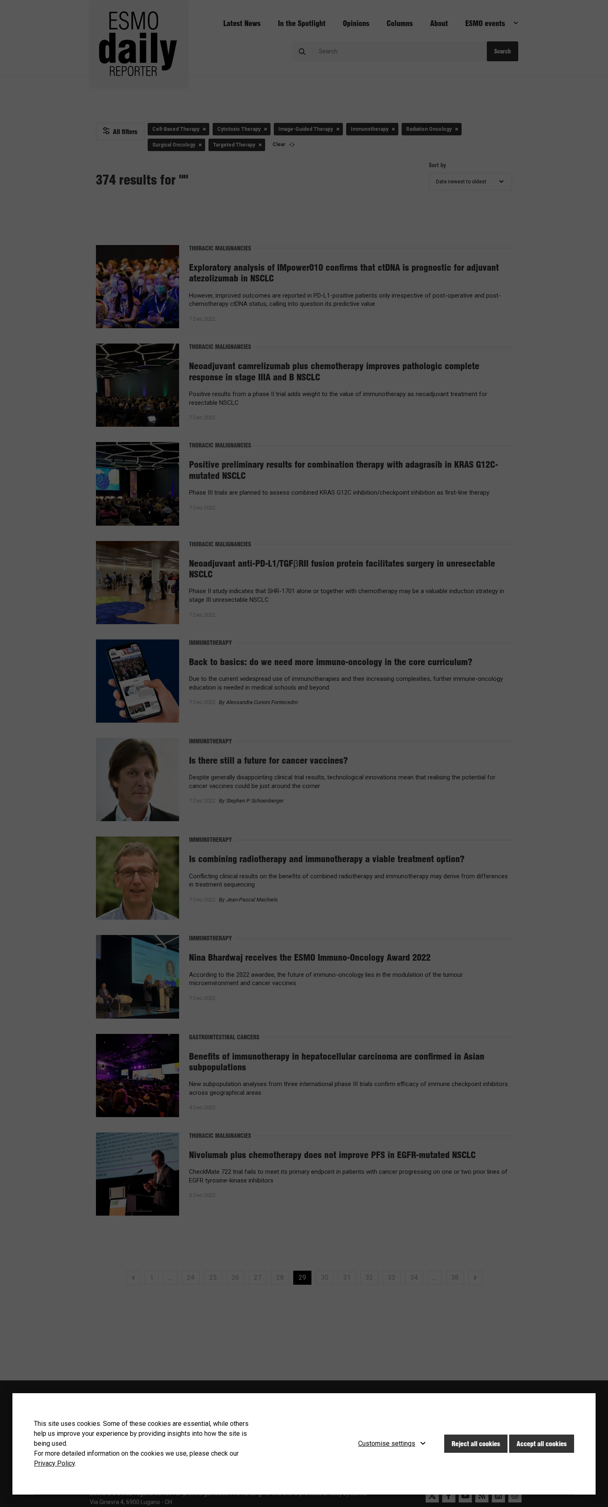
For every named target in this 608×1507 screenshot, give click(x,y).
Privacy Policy (54, 1463)
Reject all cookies (476, 1444)
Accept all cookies (542, 1444)
